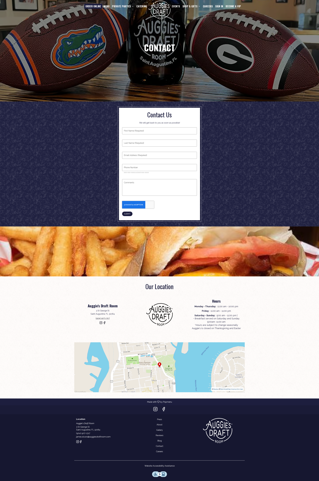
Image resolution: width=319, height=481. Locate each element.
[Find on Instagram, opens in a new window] (101, 323)
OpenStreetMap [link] (225, 389)
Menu (107, 6)
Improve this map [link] (237, 389)
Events (176, 6)
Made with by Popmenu (87, 401)
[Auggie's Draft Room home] (159, 10)
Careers (208, 6)
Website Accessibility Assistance (160, 466)
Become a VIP (233, 6)
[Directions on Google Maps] (159, 367)
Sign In (219, 6)
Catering (141, 6)
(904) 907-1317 (83, 433)
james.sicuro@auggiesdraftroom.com (93, 437)
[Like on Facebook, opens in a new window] (104, 323)
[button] (123, 6)
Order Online (93, 6)
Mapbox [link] (215, 389)
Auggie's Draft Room (217, 430)
